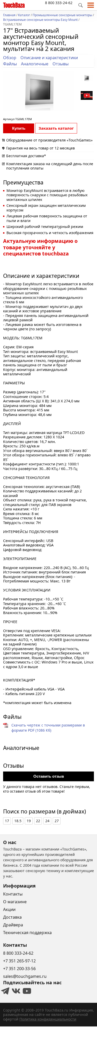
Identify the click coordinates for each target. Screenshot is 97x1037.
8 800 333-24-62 (58, 2)
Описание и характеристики (49, 57)
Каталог (24, 15)
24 (47, 820)
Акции (9, 909)
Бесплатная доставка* (26, 155)
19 (29, 820)
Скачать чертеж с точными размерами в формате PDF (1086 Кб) (48, 728)
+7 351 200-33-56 (19, 968)
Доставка (12, 917)
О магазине (15, 902)
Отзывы (61, 64)
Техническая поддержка (27, 932)
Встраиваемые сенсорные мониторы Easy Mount (40, 20)
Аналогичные (34, 64)
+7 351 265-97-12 (19, 961)
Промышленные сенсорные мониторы (62, 15)
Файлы (10, 64)
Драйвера (13, 925)
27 (57, 820)
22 (38, 820)
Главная (9, 15)
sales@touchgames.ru (25, 976)
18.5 (17, 820)
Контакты (13, 894)
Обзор (9, 57)
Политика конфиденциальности (47, 1019)
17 (7, 820)
